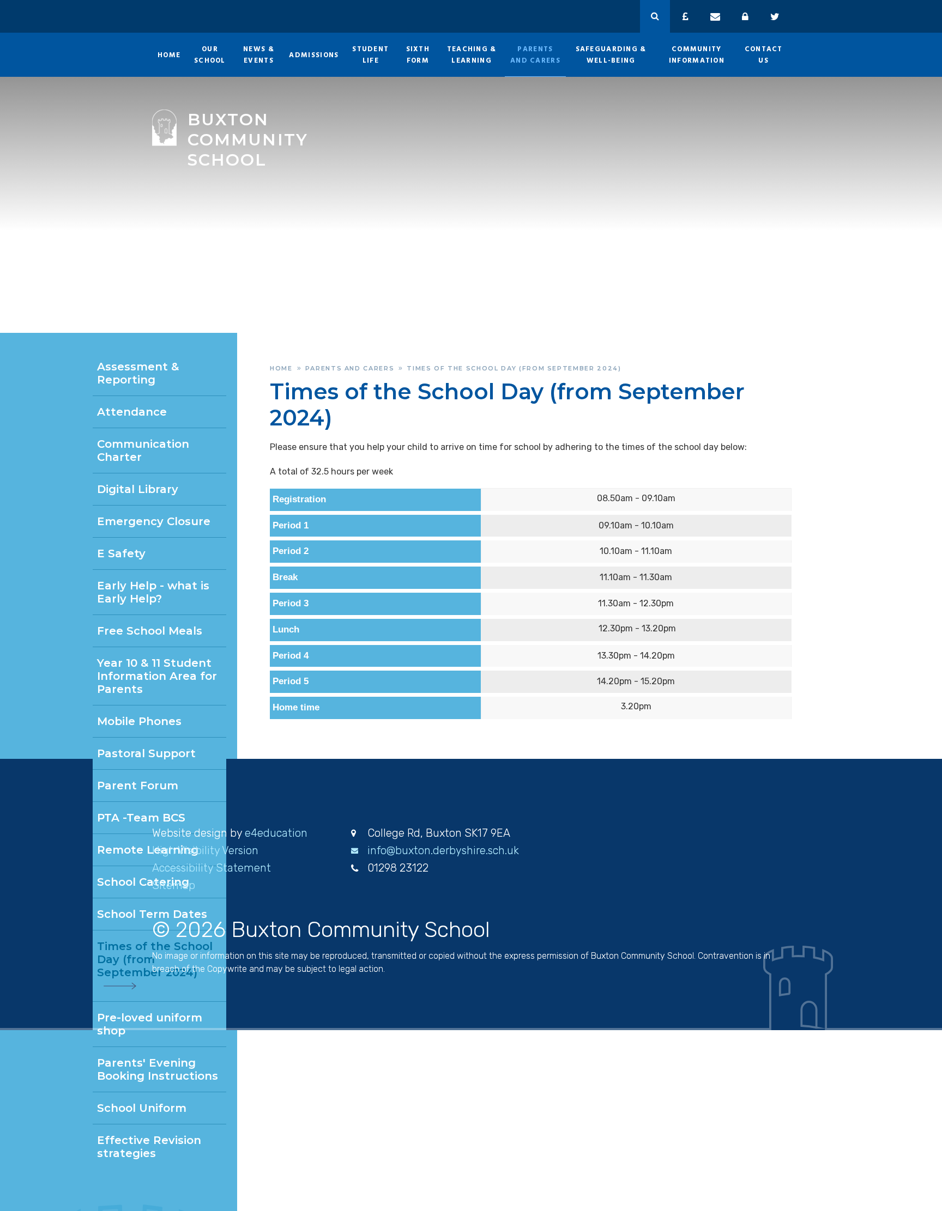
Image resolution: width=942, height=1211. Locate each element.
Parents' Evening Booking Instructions (157, 1069)
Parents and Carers (350, 368)
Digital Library (137, 489)
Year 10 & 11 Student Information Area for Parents (157, 676)
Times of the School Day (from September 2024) (514, 368)
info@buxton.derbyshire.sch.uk (443, 850)
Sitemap (173, 885)
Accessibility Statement (211, 867)
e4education (276, 832)
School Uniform (141, 1108)
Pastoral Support (146, 753)
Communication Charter (143, 450)
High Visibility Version (205, 850)
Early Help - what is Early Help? (153, 592)
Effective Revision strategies (149, 1147)
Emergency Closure (153, 521)
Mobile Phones (139, 721)
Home (281, 368)
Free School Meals (149, 630)
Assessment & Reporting (138, 373)
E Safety (121, 553)
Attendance (132, 411)
